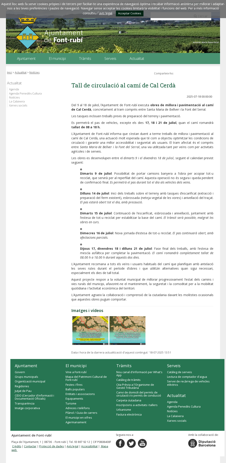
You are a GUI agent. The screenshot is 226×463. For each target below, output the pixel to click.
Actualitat (20, 72)
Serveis (174, 365)
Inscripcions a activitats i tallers (137, 405)
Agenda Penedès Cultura (25, 93)
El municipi (76, 365)
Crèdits (16, 446)
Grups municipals (26, 377)
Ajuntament (26, 365)
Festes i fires (74, 385)
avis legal (105, 13)
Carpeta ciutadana (128, 400)
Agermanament (76, 422)
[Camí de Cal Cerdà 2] (90, 330)
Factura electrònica (129, 414)
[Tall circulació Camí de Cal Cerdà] (127, 330)
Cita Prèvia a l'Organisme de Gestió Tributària (135, 386)
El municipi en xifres (79, 418)
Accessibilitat (89, 446)
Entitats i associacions (80, 394)
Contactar (30, 446)
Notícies (34, 72)
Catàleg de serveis (179, 372)
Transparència (24, 403)
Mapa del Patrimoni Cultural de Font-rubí (86, 378)
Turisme (71, 403)
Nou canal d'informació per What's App (139, 373)
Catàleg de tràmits (128, 380)
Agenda (14, 89)
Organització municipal (30, 381)
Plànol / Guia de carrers (81, 413)
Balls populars (75, 389)
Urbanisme (123, 410)
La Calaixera (17, 101)
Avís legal (72, 446)
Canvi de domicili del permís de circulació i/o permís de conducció (138, 393)
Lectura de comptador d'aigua (187, 377)
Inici (9, 72)
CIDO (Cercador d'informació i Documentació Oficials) (34, 397)
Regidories (22, 386)
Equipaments (74, 399)
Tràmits (124, 365)
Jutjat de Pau (23, 391)
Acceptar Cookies (129, 13)
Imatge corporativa (27, 408)
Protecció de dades (51, 446)
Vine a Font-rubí (76, 372)
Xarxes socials (18, 105)
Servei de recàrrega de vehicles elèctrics (188, 382)
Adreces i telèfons (78, 408)
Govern (20, 372)
